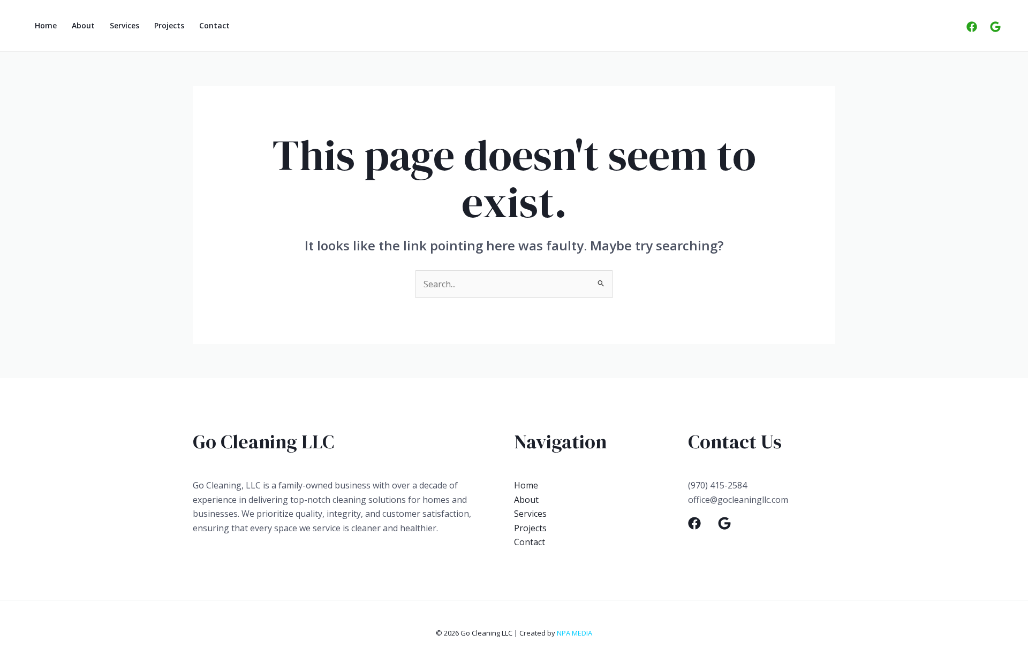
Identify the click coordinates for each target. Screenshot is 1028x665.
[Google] (995, 26)
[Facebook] (971, 26)
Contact (214, 25)
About (83, 25)
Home (46, 25)
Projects (169, 25)
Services (124, 25)
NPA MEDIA (574, 633)
